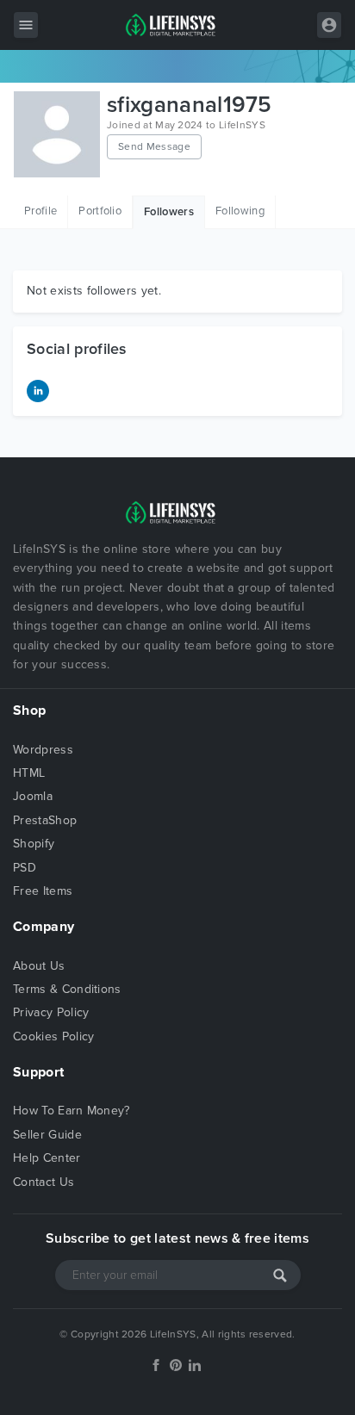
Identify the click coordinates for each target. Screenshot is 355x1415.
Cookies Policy (53, 1036)
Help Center (47, 1158)
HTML (29, 773)
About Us (39, 966)
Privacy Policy (51, 1012)
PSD (24, 867)
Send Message (154, 146)
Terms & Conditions (67, 989)
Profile (40, 211)
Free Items (42, 891)
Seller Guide (47, 1134)
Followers (169, 212)
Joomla (33, 796)
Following (240, 211)
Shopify (33, 843)
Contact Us (43, 1182)
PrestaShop (45, 820)
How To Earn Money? (71, 1110)
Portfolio (99, 211)
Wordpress (43, 749)
